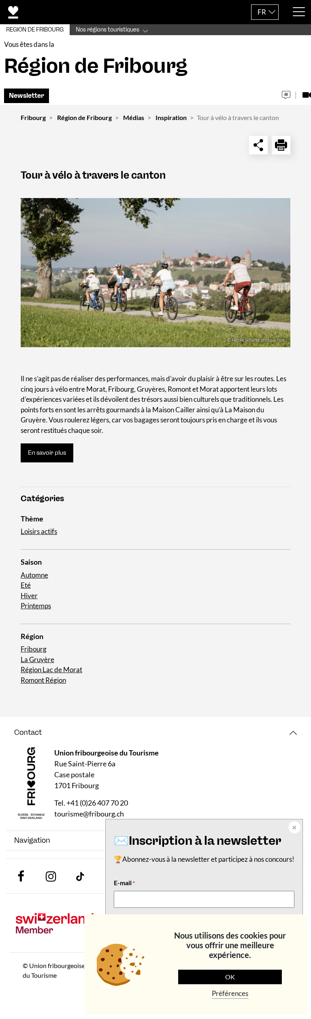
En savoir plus (47, 452)
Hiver (29, 595)
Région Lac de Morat (51, 669)
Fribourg (33, 117)
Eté (26, 585)
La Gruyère (37, 659)
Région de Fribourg (84, 117)
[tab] (155, 732)
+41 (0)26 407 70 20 (97, 802)
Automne (34, 575)
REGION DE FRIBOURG (35, 29)
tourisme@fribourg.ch (89, 813)
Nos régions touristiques (107, 29)
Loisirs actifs (39, 531)
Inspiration (171, 117)
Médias (133, 117)
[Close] (293, 828)
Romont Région (43, 680)
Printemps (36, 605)
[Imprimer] (281, 145)
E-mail (124, 882)
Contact (28, 732)
